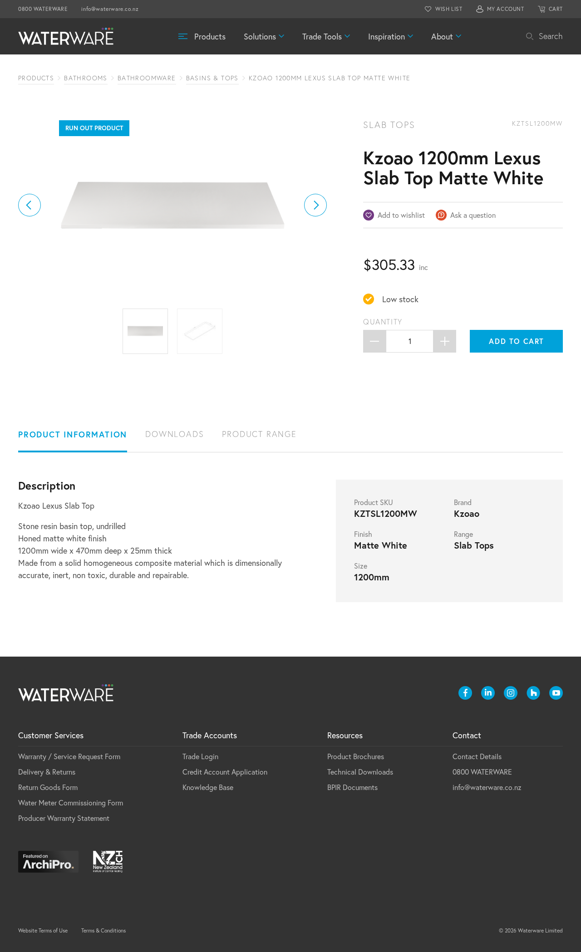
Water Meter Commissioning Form (70, 802)
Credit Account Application (224, 771)
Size (360, 565)
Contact (467, 735)
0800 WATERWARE (43, 8)
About (442, 36)
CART (556, 8)
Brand (463, 502)
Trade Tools (322, 36)
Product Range (259, 434)
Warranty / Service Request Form (69, 756)
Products (210, 36)
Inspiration (386, 36)
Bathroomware (147, 78)
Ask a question (473, 215)
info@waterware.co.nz (109, 8)
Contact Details (477, 756)
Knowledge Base (207, 787)
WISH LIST (448, 8)
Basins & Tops (212, 78)
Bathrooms (86, 78)
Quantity (383, 321)
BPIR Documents (352, 787)
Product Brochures (355, 756)
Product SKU (373, 502)
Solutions (260, 36)
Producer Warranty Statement (63, 818)
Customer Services (51, 735)
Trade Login (200, 756)
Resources (345, 735)
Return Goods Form (48, 787)
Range (463, 534)
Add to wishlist (401, 215)
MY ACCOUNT (505, 8)
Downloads (174, 434)
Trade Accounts (209, 735)
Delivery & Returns (46, 771)
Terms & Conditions (103, 930)
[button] (29, 205)
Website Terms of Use (43, 930)
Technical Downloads (360, 771)
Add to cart (516, 341)
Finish (363, 534)
